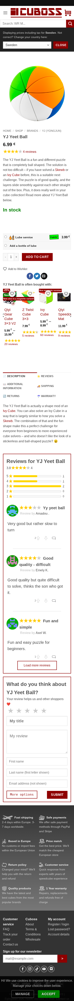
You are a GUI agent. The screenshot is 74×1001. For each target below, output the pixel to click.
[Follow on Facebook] (23, 969)
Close (61, 45)
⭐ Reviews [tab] (45, 376)
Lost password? (59, 929)
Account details (58, 934)
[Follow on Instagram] (30, 969)
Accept (49, 994)
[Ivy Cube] (46, 297)
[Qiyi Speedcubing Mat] (64, 297)
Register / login (58, 924)
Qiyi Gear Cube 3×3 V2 (10, 316)
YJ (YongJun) (51, 130)
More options (22, 794)
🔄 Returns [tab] (11, 396)
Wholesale (32, 939)
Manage (22, 994)
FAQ (6, 929)
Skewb (60, 170)
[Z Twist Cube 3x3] (28, 297)
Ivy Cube (13, 175)
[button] (5, 13)
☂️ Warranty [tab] (46, 396)
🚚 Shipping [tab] (45, 386)
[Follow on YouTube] (44, 969)
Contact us (10, 944)
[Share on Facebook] (30, 276)
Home (7, 130)
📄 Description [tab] (14, 376)
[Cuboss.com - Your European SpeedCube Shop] (36, 13)
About (29, 924)
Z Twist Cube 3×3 (28, 314)
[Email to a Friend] (44, 276)
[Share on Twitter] (37, 276)
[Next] (70, 323)
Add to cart (37, 257)
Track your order (10, 937)
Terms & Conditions (33, 932)
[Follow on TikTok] (37, 969)
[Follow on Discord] (51, 969)
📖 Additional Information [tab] (13, 386)
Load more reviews (37, 665)
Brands (32, 130)
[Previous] (3, 323)
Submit (57, 794)
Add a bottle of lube (23, 245)
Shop (19, 130)
